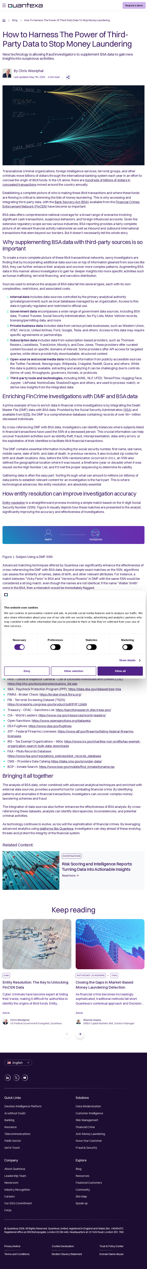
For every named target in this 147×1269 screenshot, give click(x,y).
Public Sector (12, 1140)
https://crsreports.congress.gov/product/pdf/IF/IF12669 (47, 704)
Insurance (10, 1127)
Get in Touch (12, 1147)
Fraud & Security (86, 1147)
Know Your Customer (89, 1140)
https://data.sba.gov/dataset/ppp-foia (94, 689)
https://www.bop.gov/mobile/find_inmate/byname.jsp (77, 767)
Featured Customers (89, 1182)
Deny (27, 671)
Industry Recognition (17, 1189)
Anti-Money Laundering (90, 1134)
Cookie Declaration (63, 1246)
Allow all (120, 671)
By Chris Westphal (28, 70)
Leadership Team (15, 1176)
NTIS (26, 414)
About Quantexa (14, 1169)
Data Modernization (88, 1106)
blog (14, 20)
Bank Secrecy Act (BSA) (72, 202)
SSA (127, 410)
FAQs (7, 1210)
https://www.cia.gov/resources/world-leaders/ (72, 715)
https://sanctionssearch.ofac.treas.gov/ (83, 710)
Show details (127, 660)
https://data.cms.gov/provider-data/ (76, 761)
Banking (9, 1120)
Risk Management (87, 1120)
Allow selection (73, 671)
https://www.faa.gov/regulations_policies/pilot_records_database (54, 756)
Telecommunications (17, 1134)
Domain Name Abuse (111, 1254)
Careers (9, 1196)
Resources (82, 1176)
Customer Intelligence (89, 1113)
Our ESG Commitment (18, 1203)
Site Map (81, 1196)
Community (83, 1189)
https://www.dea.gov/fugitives (50, 726)
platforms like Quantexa (56, 829)
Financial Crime (85, 1127)
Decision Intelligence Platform (23, 1106)
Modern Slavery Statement (67, 1254)
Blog (78, 1169)
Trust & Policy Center (111, 1246)
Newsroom (11, 1182)
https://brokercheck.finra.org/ (60, 694)
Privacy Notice (12, 1246)
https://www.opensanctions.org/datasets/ (61, 721)
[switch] (55, 647)
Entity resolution (14, 503)
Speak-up (82, 1203)
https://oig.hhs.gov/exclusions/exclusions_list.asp (42, 684)
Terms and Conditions (17, 1254)
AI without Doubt (15, 1113)
